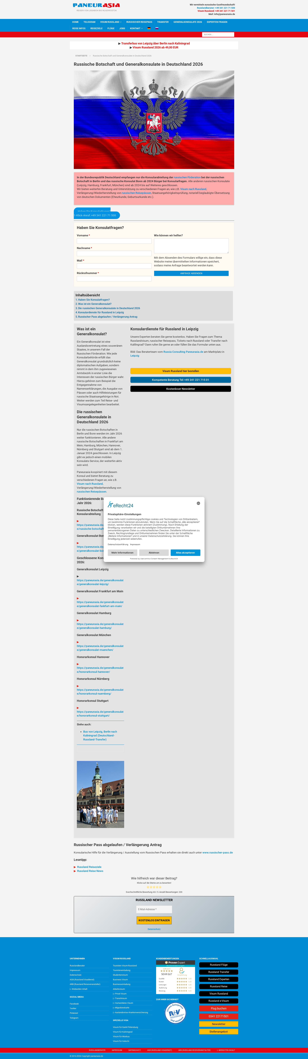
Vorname (83, 235)
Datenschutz (154, 929)
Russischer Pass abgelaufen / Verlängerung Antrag (107, 316)
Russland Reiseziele (89, 867)
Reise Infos (79, 28)
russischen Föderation (187, 177)
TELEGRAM (89, 22)
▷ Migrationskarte (121, 1007)
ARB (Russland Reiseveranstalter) (85, 984)
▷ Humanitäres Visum (123, 1003)
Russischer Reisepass (139, 22)
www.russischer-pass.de (217, 852)
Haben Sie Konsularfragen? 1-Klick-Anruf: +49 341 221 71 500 (95, 213)
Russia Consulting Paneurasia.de (183, 351)
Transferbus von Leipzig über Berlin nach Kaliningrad (155, 43)
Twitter (73, 1008)
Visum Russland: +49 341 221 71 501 (216, 11)
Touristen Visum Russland (125, 965)
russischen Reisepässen (136, 192)
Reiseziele (96, 28)
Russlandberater (77, 965)
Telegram (74, 1018)
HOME (75, 22)
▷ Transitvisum (120, 998)
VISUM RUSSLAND (109, 22)
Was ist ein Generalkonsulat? (94, 303)
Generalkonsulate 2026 (188, 22)
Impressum (75, 970)
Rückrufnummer (88, 273)
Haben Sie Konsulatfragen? (94, 299)
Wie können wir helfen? (168, 235)
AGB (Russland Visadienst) (82, 979)
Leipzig (134, 355)
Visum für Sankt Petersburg (125, 1027)
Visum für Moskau (121, 1036)
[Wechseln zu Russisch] (157, 28)
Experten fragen (217, 22)
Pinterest (74, 1013)
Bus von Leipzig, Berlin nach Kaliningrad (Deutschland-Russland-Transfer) (100, 735)
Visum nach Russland (193, 189)
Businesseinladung (121, 984)
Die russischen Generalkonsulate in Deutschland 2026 (109, 308)
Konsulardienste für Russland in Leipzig (101, 312)
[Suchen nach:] (218, 34)
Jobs (122, 28)
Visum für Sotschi (121, 1041)
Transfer (163, 22)
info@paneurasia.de (224, 14)
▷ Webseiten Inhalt (78, 989)
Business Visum (120, 979)
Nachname (84, 248)
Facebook (74, 1004)
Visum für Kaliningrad (122, 1032)
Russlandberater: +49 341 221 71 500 (216, 8)
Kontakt (135, 28)
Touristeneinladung (121, 970)
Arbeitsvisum (119, 989)
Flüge (110, 28)
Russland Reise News (90, 871)
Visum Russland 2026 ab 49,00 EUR (155, 47)
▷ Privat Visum (119, 993)
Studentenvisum (120, 975)
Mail (80, 260)
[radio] (148, 888)
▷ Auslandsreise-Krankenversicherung (130, 1012)
